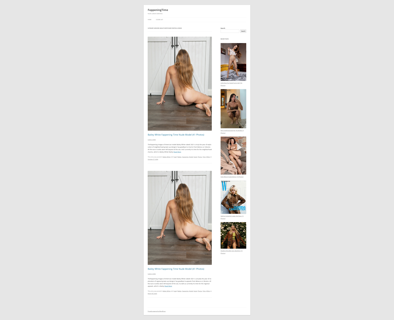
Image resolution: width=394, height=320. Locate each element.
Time (204, 157)
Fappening (185, 157)
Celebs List (159, 19)
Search (223, 28)
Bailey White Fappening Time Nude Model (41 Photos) (176, 134)
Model (191, 157)
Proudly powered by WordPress (157, 311)
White (208, 157)
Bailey (179, 157)
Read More (177, 152)
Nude (195, 157)
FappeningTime (158, 10)
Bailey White (166, 157)
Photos (200, 157)
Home (149, 19)
